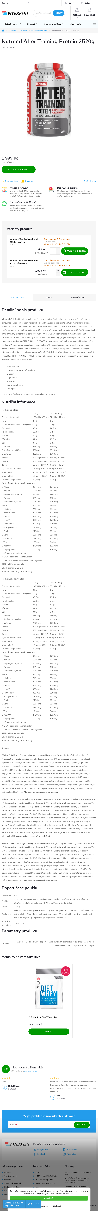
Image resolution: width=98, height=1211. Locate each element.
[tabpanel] (49, 1001)
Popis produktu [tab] (17, 297)
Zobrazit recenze (30, 1071)
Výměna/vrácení (10, 1176)
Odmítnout (57, 1206)
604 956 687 (72, 1149)
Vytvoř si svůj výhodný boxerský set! (78, 1173)
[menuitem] (13, 24)
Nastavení (44, 1206)
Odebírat (81, 1125)
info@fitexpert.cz (44, 1149)
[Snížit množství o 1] (58, 252)
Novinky (7, 1191)
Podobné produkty (79, 297)
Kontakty (7, 1179)
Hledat (58, 13)
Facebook (41, 1154)
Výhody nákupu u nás (13, 1183)
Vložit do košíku (76, 251)
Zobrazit (48, 1031)
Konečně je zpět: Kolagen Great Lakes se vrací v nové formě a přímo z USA (77, 1180)
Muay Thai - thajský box (45, 1183)
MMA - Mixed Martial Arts (46, 1176)
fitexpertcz (71, 1154)
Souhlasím (50, 1198)
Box (37, 1172)
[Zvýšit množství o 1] (58, 249)
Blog (6, 1194)
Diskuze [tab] (49, 297)
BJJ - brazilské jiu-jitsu (44, 1180)
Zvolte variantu (20, 169)
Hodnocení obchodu (12, 1187)
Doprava (5, 3)
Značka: (90, 181)
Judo (37, 1187)
